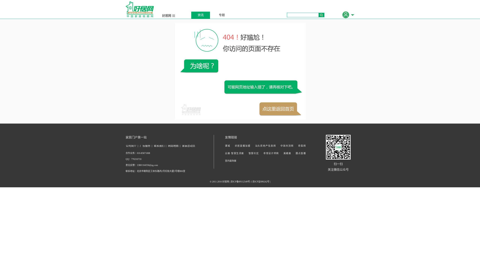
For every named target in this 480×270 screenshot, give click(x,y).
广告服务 (145, 145)
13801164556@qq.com (147, 165)
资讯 (201, 15)
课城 (227, 146)
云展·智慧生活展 (234, 153)
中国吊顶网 (286, 146)
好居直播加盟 (242, 146)
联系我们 (159, 145)
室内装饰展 (230, 161)
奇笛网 (302, 146)
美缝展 (287, 153)
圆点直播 (301, 153)
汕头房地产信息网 (265, 146)
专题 (222, 15)
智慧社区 (254, 153)
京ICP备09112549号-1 (241, 181)
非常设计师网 (271, 153)
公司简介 (131, 145)
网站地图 (173, 145)
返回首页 (278, 109)
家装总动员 (188, 145)
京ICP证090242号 (260, 181)
